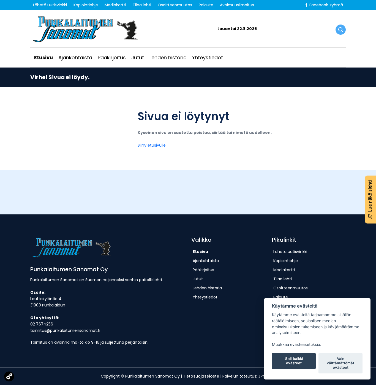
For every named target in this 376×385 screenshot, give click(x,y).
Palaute (206, 5)
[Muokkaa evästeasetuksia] (9, 377)
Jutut (137, 57)
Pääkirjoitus (112, 57)
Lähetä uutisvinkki (50, 5)
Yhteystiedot (207, 57)
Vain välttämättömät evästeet (340, 363)
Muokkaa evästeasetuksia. (296, 344)
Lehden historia (168, 57)
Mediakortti (115, 5)
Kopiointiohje (85, 5)
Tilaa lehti (142, 5)
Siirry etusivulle (152, 145)
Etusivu (43, 57)
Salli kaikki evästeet (294, 360)
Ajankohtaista (75, 57)
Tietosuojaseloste (201, 376)
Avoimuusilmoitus (237, 5)
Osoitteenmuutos (175, 5)
